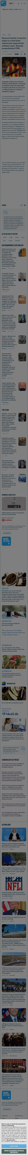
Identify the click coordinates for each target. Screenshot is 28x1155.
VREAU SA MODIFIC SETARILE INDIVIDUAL (14, 1151)
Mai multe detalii (11, 1140)
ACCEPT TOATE (14, 1146)
